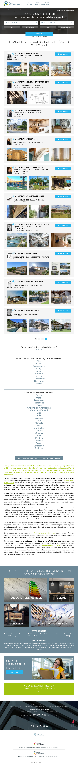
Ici (39, 691)
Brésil (56, 711)
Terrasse (8, 645)
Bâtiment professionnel (16, 636)
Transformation (31, 645)
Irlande (42, 711)
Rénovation (24, 643)
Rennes (66, 706)
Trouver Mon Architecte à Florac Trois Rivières (32, 738)
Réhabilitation (56, 647)
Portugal (51, 711)
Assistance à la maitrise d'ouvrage (50, 645)
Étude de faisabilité (31, 647)
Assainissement (44, 647)
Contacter (64, 54)
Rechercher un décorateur (65, 10)
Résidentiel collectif (37, 634)
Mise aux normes (18, 645)
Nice (50, 706)
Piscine (65, 645)
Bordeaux (41, 706)
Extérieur (30, 636)
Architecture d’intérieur (14, 647)
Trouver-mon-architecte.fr (44, 533)
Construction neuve (11, 643)
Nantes (54, 706)
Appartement (24, 634)
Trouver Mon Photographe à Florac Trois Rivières (31, 756)
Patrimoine (38, 636)
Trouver (39, 34)
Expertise (70, 643)
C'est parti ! (15, 672)
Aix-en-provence (28, 706)
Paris (11, 706)
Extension (62, 643)
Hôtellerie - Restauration (64, 634)
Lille (46, 706)
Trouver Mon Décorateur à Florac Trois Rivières (32, 747)
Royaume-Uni (35, 711)
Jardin (72, 645)
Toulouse (35, 706)
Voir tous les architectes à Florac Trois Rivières (39, 458)
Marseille (20, 706)
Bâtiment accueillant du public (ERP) (56, 636)
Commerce (50, 634)
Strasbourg (60, 706)
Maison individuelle (11, 634)
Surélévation (52, 643)
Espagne (29, 711)
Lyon (15, 706)
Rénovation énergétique (38, 643)
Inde (46, 711)
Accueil (6, 10)
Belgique (23, 711)
